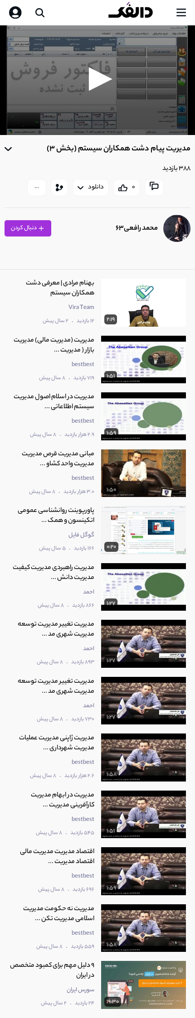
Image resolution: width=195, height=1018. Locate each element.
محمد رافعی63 (137, 228)
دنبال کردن (24, 228)
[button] (97, 79)
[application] (97, 80)
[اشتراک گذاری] (59, 187)
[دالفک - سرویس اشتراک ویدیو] (137, 13)
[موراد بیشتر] (36, 187)
